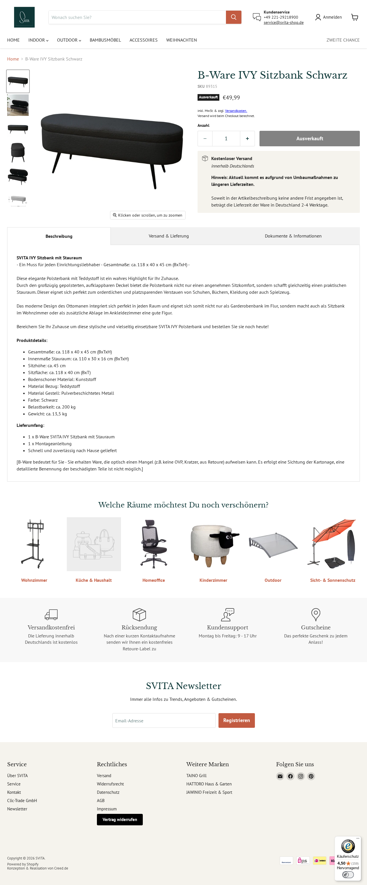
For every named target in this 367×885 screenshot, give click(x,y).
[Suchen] (233, 17)
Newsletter (17, 809)
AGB (101, 800)
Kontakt (14, 792)
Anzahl (203, 125)
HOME (13, 40)
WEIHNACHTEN (181, 40)
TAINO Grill (196, 775)
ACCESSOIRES (144, 40)
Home (13, 58)
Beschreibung (59, 236)
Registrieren (236, 720)
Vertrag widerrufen (120, 819)
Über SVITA (17, 775)
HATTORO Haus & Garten (209, 784)
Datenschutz (108, 792)
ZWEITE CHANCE (343, 40)
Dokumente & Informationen (293, 236)
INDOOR (37, 40)
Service (14, 784)
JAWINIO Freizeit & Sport (209, 792)
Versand (104, 775)
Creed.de (61, 868)
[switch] (348, 874)
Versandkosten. (236, 110)
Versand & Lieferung (169, 236)
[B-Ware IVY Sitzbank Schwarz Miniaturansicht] (18, 81)
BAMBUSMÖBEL (105, 40)
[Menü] (357, 839)
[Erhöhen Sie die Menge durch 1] (247, 139)
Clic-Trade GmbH (22, 800)
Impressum (107, 809)
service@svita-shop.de (284, 22)
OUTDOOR (68, 40)
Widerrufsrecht (110, 784)
